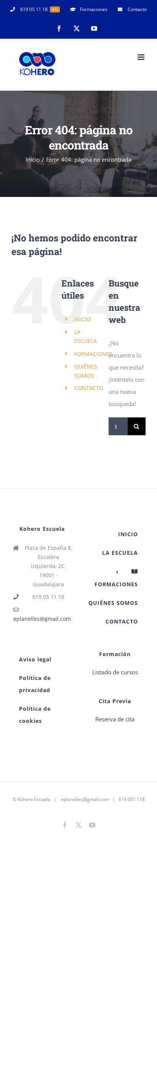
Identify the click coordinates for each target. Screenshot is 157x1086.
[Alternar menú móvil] (142, 57)
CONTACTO (88, 388)
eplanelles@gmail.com (42, 618)
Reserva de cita (115, 719)
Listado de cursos (115, 672)
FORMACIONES (93, 353)
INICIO (82, 319)
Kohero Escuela (34, 799)
